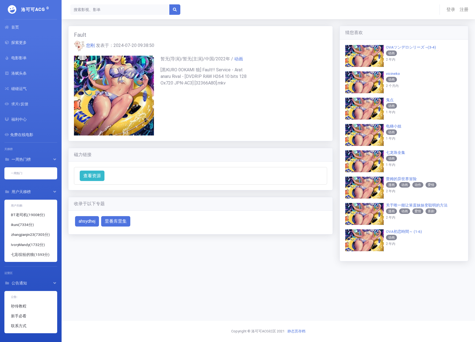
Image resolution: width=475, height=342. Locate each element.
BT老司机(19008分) (28, 215)
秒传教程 (18, 306)
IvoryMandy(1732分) (28, 244)
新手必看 (18, 316)
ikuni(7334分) (22, 224)
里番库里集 (116, 221)
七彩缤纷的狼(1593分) (30, 254)
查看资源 (92, 175)
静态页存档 (296, 331)
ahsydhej (87, 221)
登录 (450, 9)
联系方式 (18, 326)
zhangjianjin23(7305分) (30, 234)
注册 (464, 9)
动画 (238, 58)
